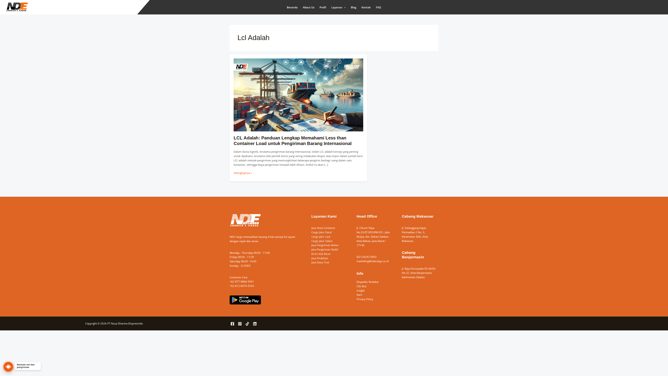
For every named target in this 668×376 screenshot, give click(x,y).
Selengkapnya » (243, 173)
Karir (359, 294)
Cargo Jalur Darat (321, 232)
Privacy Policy (365, 299)
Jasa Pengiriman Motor (325, 245)
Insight (361, 290)
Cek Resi (362, 286)
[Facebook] (232, 324)
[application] (344, 7)
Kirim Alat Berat (320, 254)
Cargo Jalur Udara (321, 241)
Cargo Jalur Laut (320, 236)
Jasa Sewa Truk (320, 262)
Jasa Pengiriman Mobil (324, 249)
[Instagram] (240, 324)
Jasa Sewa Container (323, 228)
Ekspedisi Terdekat (368, 282)
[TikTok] (247, 324)
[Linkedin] (255, 324)
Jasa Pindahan (319, 258)
